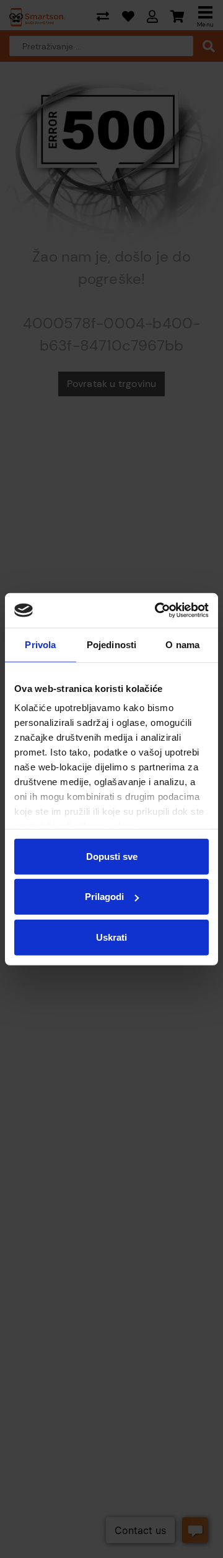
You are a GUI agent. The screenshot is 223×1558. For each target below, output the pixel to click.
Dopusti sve (112, 856)
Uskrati (111, 936)
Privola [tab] (40, 644)
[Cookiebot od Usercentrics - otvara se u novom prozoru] (157, 610)
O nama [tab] (182, 644)
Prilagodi (104, 896)
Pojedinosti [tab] (111, 644)
